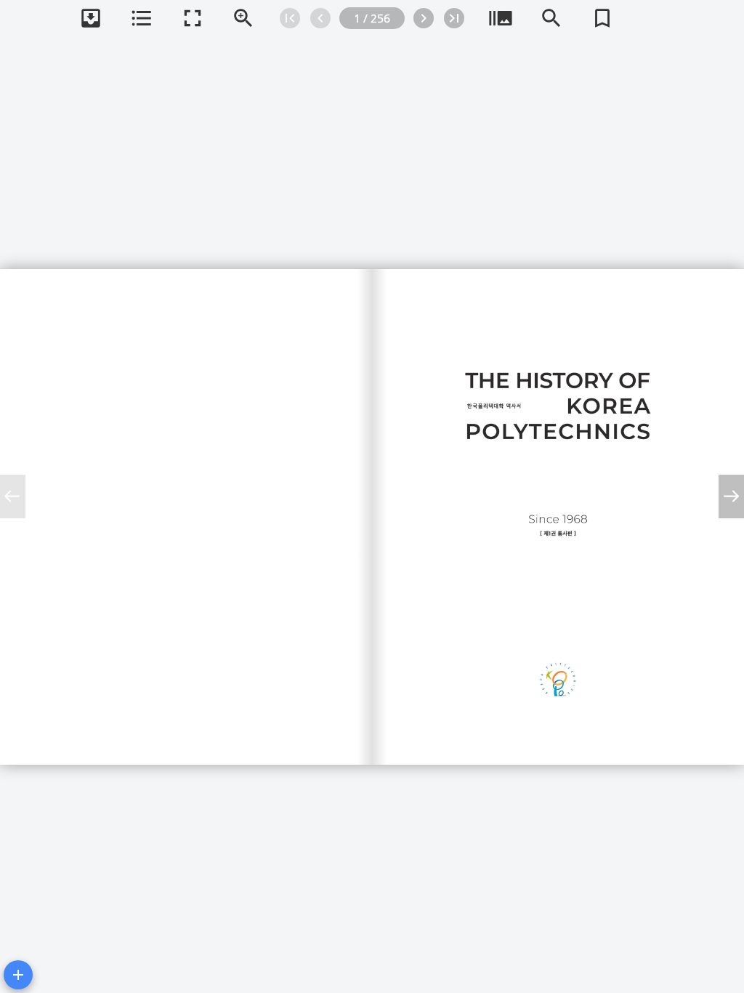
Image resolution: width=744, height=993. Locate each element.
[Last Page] (454, 18)
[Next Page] (423, 18)
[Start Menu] (18, 974)
